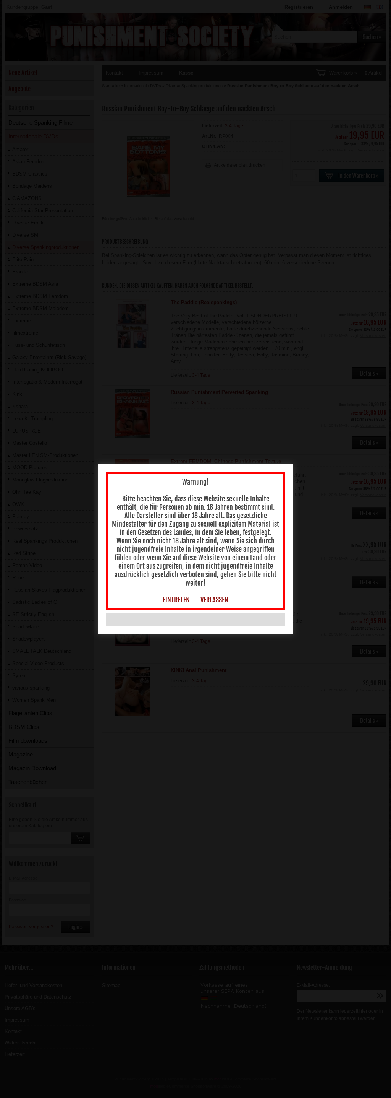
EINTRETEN (176, 599)
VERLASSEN (214, 599)
